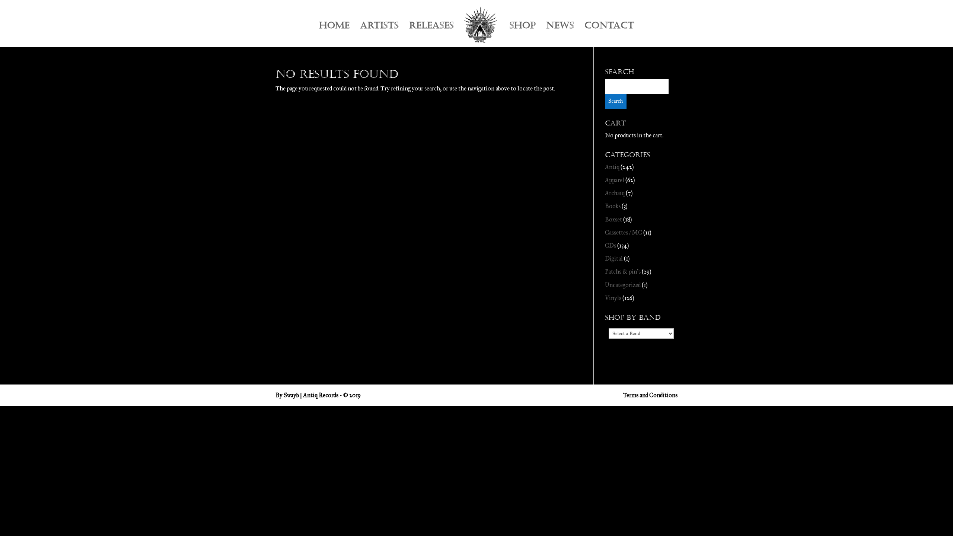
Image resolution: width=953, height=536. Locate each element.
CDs (610, 245)
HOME (334, 27)
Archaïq (615, 193)
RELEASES (431, 27)
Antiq (612, 166)
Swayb (291, 395)
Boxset (613, 219)
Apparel (614, 180)
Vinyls (613, 298)
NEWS (560, 27)
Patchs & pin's (623, 271)
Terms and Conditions (650, 395)
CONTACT (609, 27)
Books (613, 206)
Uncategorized (623, 284)
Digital (614, 258)
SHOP (523, 27)
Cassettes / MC (623, 232)
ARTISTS (379, 27)
